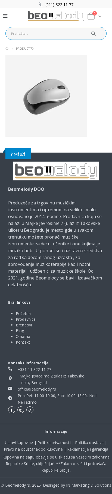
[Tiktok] (29, 409)
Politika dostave (89, 442)
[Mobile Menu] (5, 16)
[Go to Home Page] (6, 49)
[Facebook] (11, 409)
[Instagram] (20, 409)
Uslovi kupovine (19, 442)
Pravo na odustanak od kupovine (33, 449)
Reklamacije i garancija (87, 449)
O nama (23, 336)
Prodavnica (26, 319)
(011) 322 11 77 (59, 4)
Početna (23, 313)
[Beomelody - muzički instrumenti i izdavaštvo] (56, 171)
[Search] (93, 33)
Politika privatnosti (54, 442)
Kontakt (23, 342)
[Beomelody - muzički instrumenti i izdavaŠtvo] (56, 16)
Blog (20, 330)
